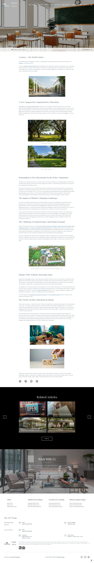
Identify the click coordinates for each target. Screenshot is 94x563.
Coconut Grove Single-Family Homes (55, 506)
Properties (40, 4)
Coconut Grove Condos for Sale (54, 504)
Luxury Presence (15, 557)
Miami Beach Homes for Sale (33, 503)
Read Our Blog (10, 504)
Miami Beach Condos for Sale (33, 504)
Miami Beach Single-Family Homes (34, 506)
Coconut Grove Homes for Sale (54, 503)
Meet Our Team (10, 503)
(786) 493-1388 (71, 524)
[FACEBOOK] (81, 557)
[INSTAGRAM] (85, 557)
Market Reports (66, 4)
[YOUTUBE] (88, 557)
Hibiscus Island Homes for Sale (76, 503)
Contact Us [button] (47, 483)
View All (47, 438)
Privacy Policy (60, 557)
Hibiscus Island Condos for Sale (76, 504)
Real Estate (57, 4)
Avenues (21, 63)
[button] (87, 49)
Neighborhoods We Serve (12, 506)
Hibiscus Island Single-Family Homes (77, 506)
